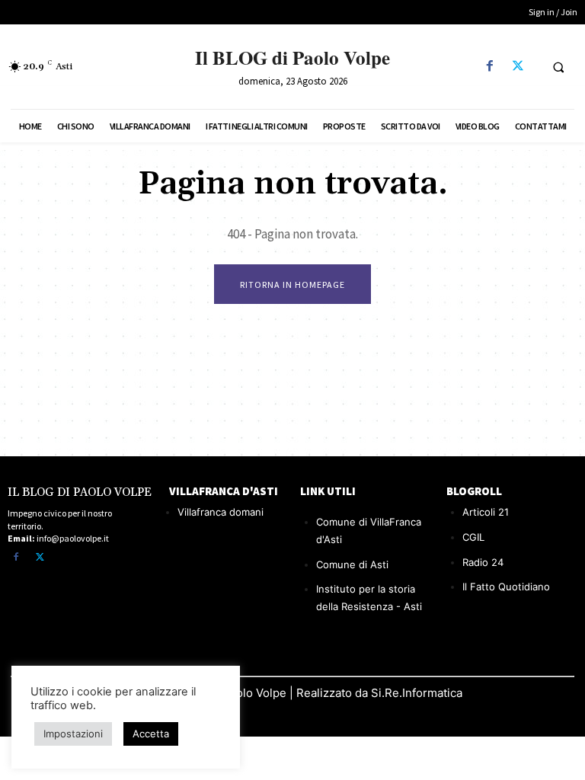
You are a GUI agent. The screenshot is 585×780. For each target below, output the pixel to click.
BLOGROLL (474, 491)
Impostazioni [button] (73, 733)
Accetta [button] (151, 733)
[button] (558, 67)
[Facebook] (489, 66)
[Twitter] (517, 66)
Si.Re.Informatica (415, 693)
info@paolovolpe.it (73, 538)
